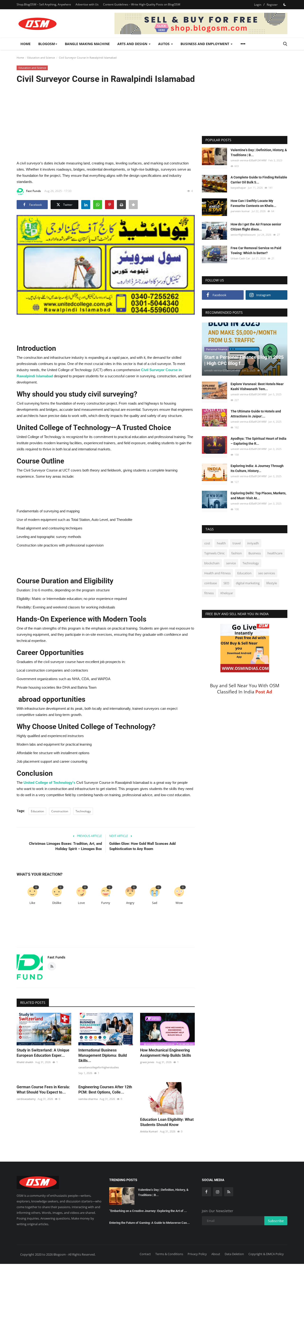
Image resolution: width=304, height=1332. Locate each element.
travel (237, 543)
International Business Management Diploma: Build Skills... (102, 1055)
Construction (59, 811)
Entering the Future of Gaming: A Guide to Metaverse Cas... (149, 1223)
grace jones (147, 1062)
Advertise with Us (87, 4)
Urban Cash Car (240, 258)
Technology (83, 811)
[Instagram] (217, 1191)
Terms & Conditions (169, 1254)
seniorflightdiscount (243, 234)
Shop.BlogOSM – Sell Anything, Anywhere (44, 4)
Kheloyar (226, 593)
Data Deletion (234, 1254)
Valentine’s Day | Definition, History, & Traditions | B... (259, 152)
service (231, 563)
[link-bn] (200, 23)
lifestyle (271, 583)
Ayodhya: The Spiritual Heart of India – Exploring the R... (258, 441)
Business (254, 553)
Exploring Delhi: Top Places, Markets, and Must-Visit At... (258, 495)
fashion (236, 553)
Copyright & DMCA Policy (266, 1254)
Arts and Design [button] (132, 44)
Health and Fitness (217, 573)
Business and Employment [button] (205, 44)
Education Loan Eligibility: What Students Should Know (167, 1122)
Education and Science (41, 57)
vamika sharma (88, 1099)
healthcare (274, 553)
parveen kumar (240, 211)
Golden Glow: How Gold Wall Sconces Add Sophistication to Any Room (142, 846)
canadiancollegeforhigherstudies (98, 1067)
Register (272, 5)
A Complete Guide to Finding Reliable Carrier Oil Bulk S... (259, 179)
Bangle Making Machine (87, 44)
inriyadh (253, 543)
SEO (226, 583)
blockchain (211, 563)
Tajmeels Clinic (214, 553)
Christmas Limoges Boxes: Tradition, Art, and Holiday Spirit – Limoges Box (65, 846)
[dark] (284, 4)
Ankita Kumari (149, 1131)
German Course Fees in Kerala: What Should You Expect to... (43, 1089)
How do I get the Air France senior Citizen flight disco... (256, 226)
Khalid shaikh (25, 1062)
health (221, 543)
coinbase (210, 583)
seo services (266, 573)
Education (37, 811)
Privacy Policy (197, 1254)
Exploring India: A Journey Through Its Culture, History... (257, 468)
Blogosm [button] (46, 44)
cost (207, 543)
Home (25, 44)
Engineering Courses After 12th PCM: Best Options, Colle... (105, 1089)
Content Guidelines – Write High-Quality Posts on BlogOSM (141, 4)
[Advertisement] (106, 122)
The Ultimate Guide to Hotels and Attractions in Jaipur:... (256, 413)
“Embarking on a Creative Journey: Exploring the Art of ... (148, 1211)
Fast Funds (33, 191)
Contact (145, 1254)
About (215, 1254)
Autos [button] (164, 44)
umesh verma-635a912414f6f (248, 160)
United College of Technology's (49, 783)
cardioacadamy (26, 1099)
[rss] (228, 1191)
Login (257, 5)
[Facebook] (206, 1191)
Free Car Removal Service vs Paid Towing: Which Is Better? (256, 250)
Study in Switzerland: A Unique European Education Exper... (43, 1053)
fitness (209, 593)
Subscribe (276, 1221)
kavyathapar (238, 187)
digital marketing (248, 583)
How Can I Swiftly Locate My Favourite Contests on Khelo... (253, 203)
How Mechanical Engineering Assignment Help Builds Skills (165, 1053)
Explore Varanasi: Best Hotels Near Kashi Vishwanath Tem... (257, 386)
